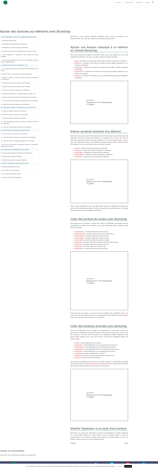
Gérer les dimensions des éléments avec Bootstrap (16, 83)
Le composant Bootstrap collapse (12, 173)
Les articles (139, 2)
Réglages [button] (119, 466)
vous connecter (12, 455)
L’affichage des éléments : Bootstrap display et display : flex (19, 93)
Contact (147, 2)
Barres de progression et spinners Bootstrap (15, 160)
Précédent (73, 443)
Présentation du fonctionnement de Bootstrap (14, 44)
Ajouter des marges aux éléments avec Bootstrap (16, 90)
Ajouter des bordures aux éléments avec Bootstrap (16, 86)
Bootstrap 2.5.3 (91, 281)
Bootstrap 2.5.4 (91, 395)
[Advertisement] (79, 17)
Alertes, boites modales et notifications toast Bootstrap (17, 153)
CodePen (91, 104)
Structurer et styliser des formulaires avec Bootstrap (17, 127)
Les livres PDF (129, 2)
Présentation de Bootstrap (9, 40)
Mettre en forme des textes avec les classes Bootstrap (17, 74)
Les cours (118, 2)
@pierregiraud (107, 102)
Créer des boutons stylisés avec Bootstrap (14, 118)
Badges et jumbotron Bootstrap (11, 166)
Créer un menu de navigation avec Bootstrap (15, 133)
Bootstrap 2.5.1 (91, 102)
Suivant (126, 443)
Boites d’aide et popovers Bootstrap (12, 156)
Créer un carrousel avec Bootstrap (12, 177)
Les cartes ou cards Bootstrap (11, 170)
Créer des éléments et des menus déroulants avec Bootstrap (19, 137)
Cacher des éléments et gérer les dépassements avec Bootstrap (20, 100)
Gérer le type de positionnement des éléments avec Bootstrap (19, 97)
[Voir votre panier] (153, 2)
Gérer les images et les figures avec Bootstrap (15, 114)
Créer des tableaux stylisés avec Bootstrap (14, 111)
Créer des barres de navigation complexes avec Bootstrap (18, 140)
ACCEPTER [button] (128, 466)
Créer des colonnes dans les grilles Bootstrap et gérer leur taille (19, 51)
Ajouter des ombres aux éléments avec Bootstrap (16, 104)
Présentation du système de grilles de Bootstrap (15, 47)
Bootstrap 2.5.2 (91, 181)
